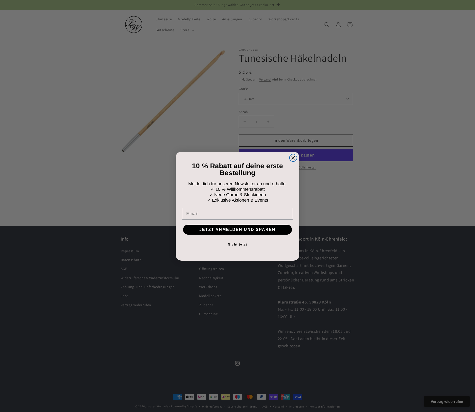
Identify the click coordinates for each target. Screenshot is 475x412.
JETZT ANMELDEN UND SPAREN (237, 229)
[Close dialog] (293, 158)
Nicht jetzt (237, 244)
